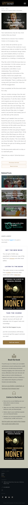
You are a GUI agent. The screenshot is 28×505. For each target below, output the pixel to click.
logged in (12, 240)
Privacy (3, 476)
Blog (3, 475)
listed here (17, 275)
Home (3, 473)
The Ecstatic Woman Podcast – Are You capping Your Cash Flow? (14, 181)
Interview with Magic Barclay (14, 210)
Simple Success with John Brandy (14, 225)
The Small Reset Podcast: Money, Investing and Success (14, 196)
